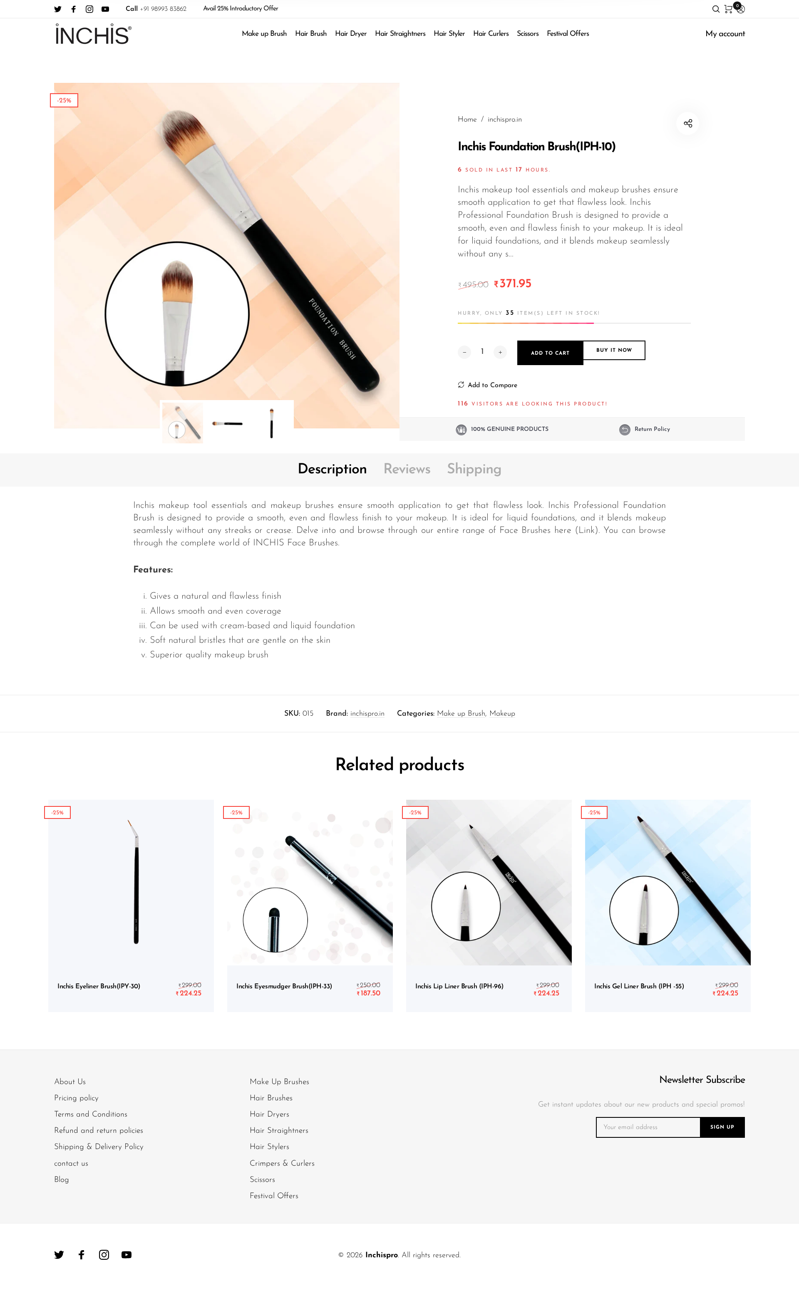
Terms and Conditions (90, 1115)
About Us (70, 1082)
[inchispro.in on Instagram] (89, 9)
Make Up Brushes (279, 1082)
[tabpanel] (227, 255)
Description (332, 470)
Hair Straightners (400, 33)
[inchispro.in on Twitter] (58, 9)
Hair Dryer (351, 33)
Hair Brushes (271, 1098)
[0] (728, 9)
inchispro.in (367, 714)
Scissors (527, 33)
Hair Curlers (491, 33)
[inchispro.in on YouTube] (105, 9)
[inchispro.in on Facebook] (73, 9)
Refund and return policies (98, 1131)
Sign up (722, 1127)
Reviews (406, 470)
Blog (61, 1180)
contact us (71, 1164)
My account (725, 34)
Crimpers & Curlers (282, 1164)
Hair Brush (311, 33)
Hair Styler (449, 33)
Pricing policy (76, 1098)
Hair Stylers (269, 1147)
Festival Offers (568, 33)
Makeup (502, 714)
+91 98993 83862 (156, 9)
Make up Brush (264, 33)
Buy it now (614, 350)
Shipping (474, 470)
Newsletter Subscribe (702, 1080)
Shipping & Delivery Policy (99, 1147)
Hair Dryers (269, 1115)
